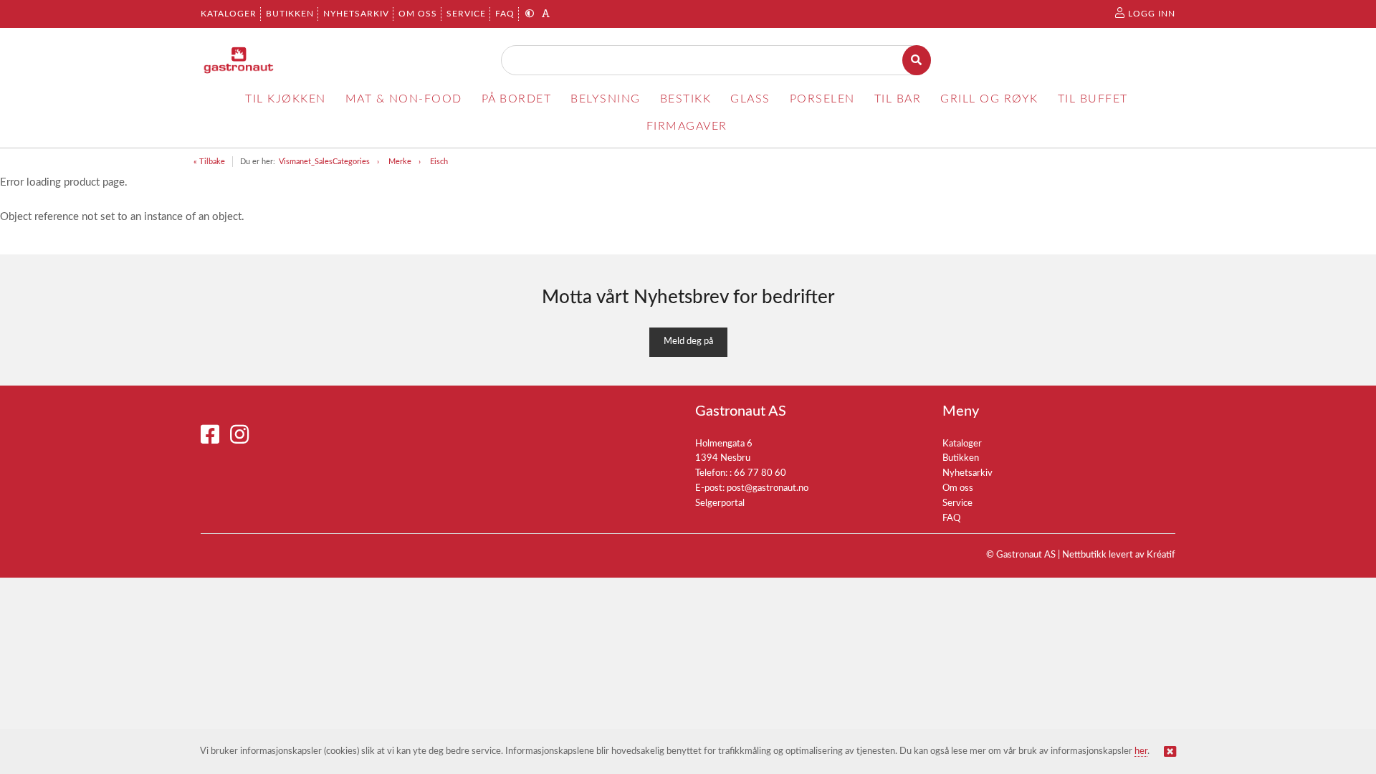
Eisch (439, 162)
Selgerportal (720, 503)
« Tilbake (209, 162)
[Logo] (239, 60)
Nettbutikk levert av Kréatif (1118, 555)
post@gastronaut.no (767, 488)
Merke (399, 162)
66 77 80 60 (760, 473)
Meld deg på (688, 341)
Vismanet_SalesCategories (324, 162)
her (1140, 751)
